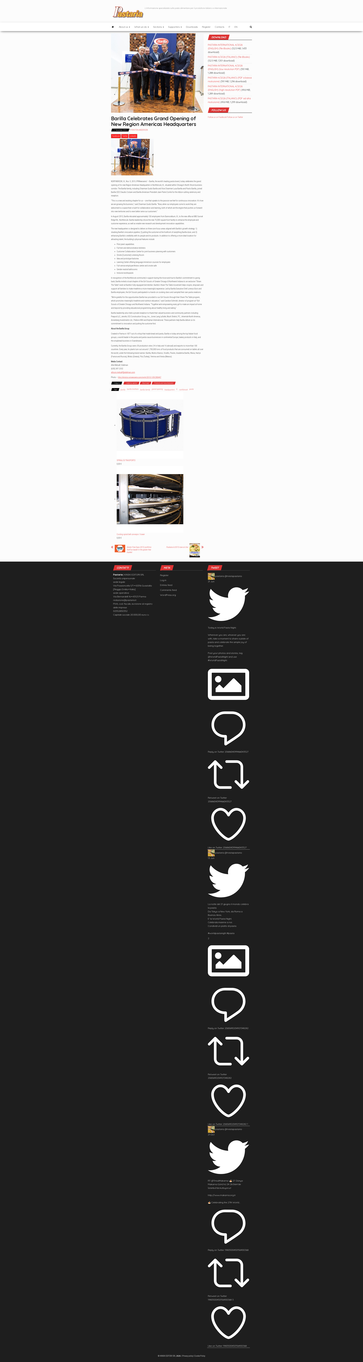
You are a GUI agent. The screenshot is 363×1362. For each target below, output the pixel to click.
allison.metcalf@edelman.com (123, 372)
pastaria (219, 576)
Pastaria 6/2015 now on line (177, 547)
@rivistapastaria (233, 576)
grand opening (157, 389)
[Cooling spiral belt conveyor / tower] (150, 499)
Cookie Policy (199, 1356)
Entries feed (166, 585)
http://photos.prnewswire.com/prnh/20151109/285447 (139, 377)
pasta (191, 389)
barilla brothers (132, 389)
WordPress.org (168, 595)
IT (229, 26)
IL (177, 389)
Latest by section (131, 383)
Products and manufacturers (163, 383)
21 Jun (211, 581)
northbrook (183, 389)
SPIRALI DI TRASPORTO (126, 460)
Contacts (219, 26)
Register (206, 26)
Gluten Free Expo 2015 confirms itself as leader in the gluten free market (139, 549)
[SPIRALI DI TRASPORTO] (150, 425)
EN (236, 26)
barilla (122, 389)
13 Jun (211, 858)
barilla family (145, 389)
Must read (145, 383)
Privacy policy (187, 1356)
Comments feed (168, 590)
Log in (163, 580)
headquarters (169, 389)
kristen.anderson (139, 130)
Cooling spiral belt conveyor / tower (131, 534)
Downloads (192, 26)
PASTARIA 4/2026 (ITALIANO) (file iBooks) (229, 57)
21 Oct (211, 1134)
